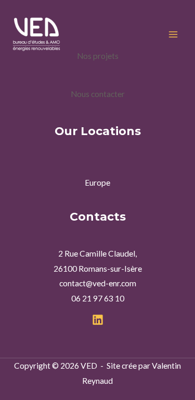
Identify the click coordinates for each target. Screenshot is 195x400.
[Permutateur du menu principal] (173, 34)
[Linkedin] (97, 319)
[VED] (36, 34)
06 (76, 298)
